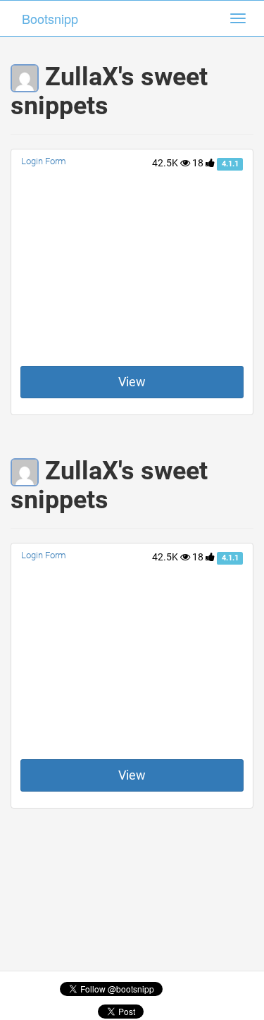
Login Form (43, 161)
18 (199, 162)
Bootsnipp (50, 18)
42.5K (166, 162)
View (132, 381)
